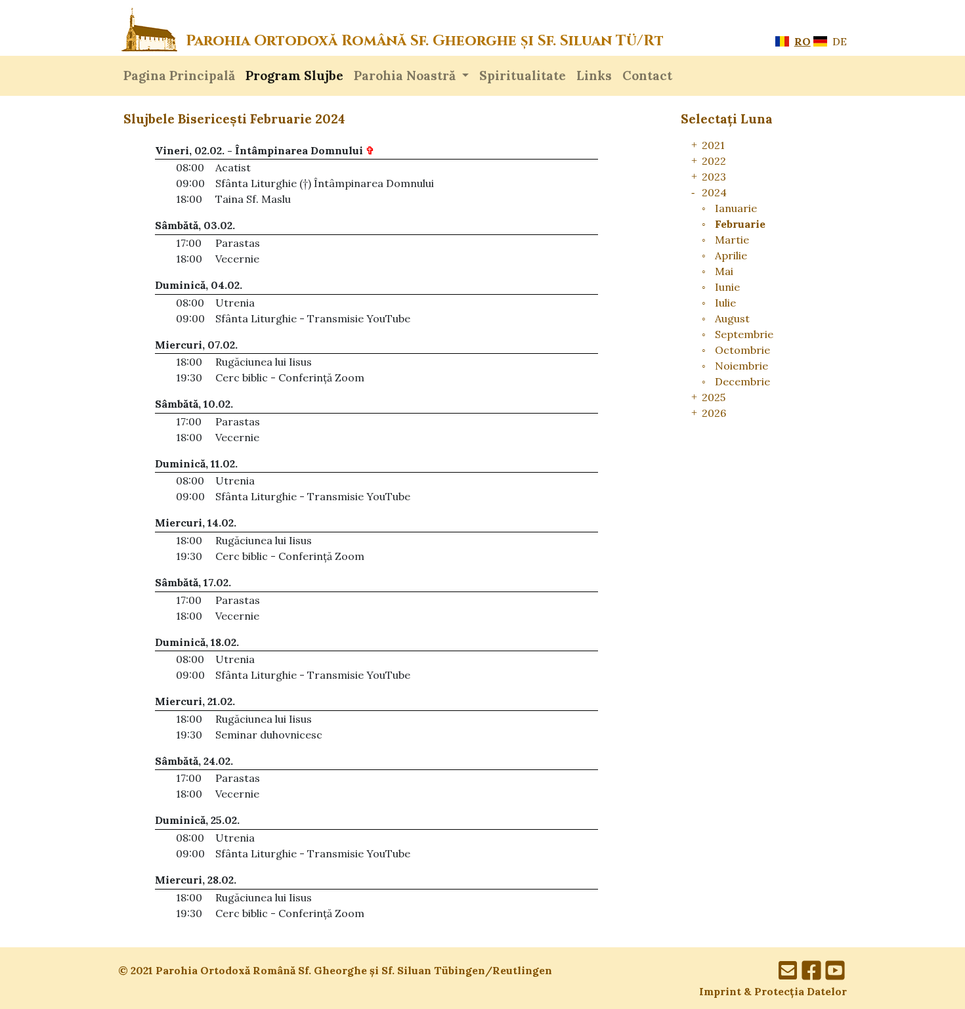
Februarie (740, 223)
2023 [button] (714, 176)
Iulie (725, 302)
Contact (647, 75)
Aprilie (731, 255)
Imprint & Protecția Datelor (773, 991)
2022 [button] (714, 160)
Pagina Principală (179, 75)
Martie (732, 239)
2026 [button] (714, 412)
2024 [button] (714, 192)
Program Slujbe (294, 75)
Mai (724, 271)
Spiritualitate (522, 75)
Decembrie (742, 381)
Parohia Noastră (406, 75)
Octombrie (742, 349)
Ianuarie (736, 208)
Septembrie (744, 334)
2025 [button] (713, 397)
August (732, 318)
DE (838, 41)
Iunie (727, 286)
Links (594, 75)
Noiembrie (741, 365)
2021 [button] (713, 145)
